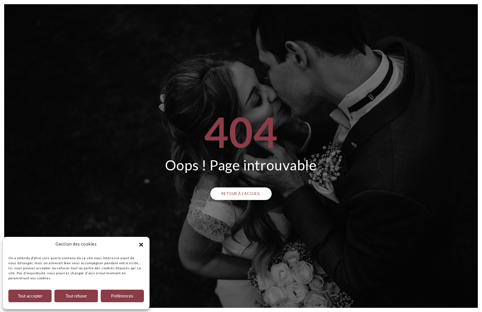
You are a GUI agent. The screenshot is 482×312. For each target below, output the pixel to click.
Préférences (122, 296)
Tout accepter (30, 296)
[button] (141, 244)
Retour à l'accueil (240, 193)
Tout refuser (76, 296)
